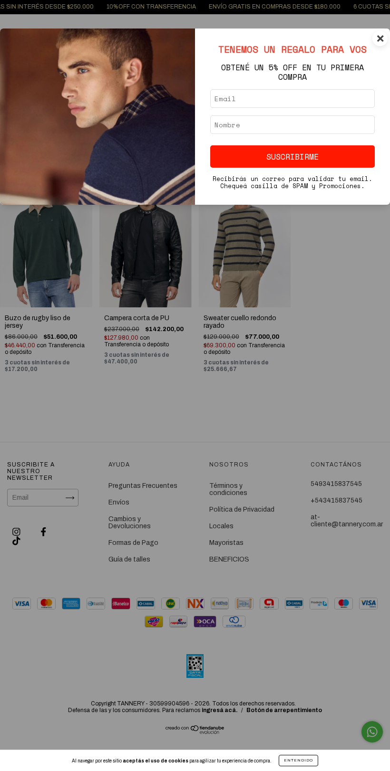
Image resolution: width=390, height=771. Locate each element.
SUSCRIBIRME (292, 156)
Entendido (298, 760)
